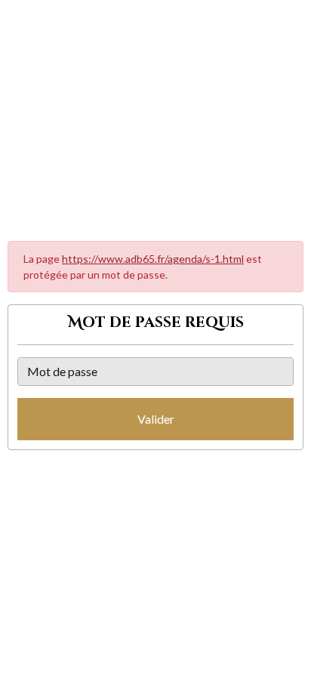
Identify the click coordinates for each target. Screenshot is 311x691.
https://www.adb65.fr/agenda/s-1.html (153, 258)
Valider (155, 419)
